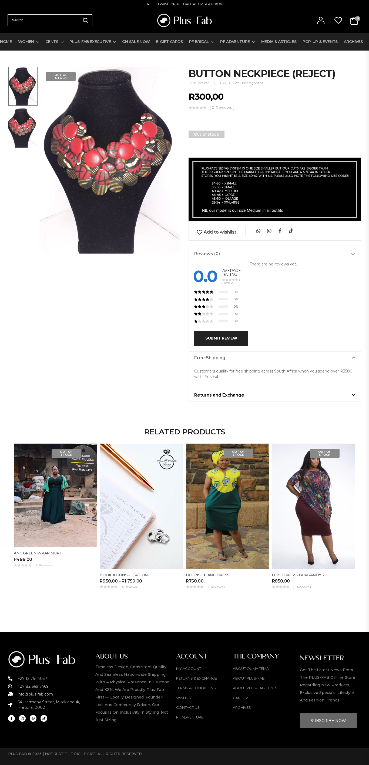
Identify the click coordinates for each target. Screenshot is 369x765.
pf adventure (189, 717)
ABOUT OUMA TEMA (251, 668)
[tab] (275, 253)
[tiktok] (290, 230)
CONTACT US (188, 707)
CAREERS (241, 698)
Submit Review (221, 338)
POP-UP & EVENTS (320, 41)
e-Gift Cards (169, 41)
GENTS (51, 41)
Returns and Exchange (219, 395)
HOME (6, 41)
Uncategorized (251, 83)
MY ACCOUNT (188, 668)
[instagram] (269, 230)
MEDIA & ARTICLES (278, 41)
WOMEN (26, 41)
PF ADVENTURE (235, 41)
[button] (275, 358)
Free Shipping (209, 357)
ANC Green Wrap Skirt (38, 553)
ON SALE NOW (136, 41)
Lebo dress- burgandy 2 (298, 575)
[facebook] (280, 230)
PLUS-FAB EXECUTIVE (90, 41)
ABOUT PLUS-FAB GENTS (255, 688)
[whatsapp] (258, 230)
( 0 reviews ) (221, 108)
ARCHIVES (353, 41)
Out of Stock (61, 76)
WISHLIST (184, 698)
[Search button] (85, 20)
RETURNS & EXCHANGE (196, 678)
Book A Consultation (123, 575)
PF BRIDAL (199, 41)
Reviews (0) (207, 253)
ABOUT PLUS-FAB (249, 678)
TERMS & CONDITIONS (196, 688)
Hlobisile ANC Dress (207, 575)
